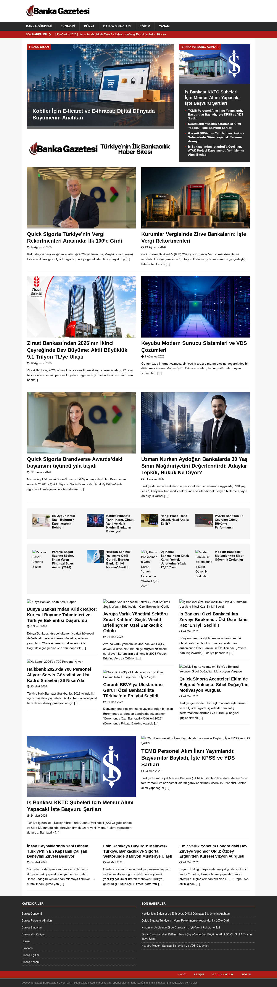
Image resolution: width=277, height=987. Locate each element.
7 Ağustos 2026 (154, 356)
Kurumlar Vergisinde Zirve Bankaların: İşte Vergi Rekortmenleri (181, 927)
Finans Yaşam (31, 962)
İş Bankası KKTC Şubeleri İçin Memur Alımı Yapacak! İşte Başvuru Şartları (212, 98)
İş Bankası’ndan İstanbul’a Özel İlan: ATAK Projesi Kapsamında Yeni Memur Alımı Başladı (216, 150)
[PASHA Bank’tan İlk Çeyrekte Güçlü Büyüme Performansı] (204, 520)
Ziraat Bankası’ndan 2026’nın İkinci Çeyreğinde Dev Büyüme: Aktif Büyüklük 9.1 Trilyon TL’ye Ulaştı (77, 349)
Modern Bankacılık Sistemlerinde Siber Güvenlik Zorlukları (229, 555)
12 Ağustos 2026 (41, 363)
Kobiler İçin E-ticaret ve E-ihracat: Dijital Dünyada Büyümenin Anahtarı (186, 913)
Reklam (246, 974)
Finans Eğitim (30, 955)
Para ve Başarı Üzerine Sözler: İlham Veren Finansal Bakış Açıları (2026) (63, 559)
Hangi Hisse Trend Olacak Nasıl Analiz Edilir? (175, 519)
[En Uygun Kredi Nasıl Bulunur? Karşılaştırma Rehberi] (41, 520)
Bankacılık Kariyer (33, 934)
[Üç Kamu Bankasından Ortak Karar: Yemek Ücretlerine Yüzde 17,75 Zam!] (149, 569)
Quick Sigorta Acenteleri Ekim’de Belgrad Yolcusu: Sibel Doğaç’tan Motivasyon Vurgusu (213, 685)
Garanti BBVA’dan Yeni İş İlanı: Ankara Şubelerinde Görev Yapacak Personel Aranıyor (216, 137)
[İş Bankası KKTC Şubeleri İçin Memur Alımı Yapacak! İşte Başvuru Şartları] (214, 81)
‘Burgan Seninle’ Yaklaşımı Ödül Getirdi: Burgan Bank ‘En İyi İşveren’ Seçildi (118, 559)
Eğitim (145, 26)
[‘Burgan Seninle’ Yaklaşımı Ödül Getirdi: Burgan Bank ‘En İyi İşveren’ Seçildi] (95, 556)
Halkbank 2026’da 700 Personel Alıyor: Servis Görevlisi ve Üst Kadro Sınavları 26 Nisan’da (59, 675)
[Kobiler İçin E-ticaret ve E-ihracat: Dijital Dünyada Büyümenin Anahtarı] (100, 85)
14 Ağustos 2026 (41, 247)
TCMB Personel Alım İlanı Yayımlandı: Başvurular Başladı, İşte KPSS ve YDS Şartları (215, 114)
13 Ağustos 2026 (155, 247)
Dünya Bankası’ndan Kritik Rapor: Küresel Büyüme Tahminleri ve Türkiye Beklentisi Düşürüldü (62, 615)
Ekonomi (68, 26)
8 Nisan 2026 (39, 626)
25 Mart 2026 (39, 686)
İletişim (199, 974)
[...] (128, 259)
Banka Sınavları (117, 26)
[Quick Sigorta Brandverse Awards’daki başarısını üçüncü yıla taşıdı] (81, 423)
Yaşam (164, 26)
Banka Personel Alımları (37, 920)
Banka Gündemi (39, 26)
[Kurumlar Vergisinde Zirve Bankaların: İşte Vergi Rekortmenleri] (195, 197)
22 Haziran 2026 (41, 472)
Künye (181, 974)
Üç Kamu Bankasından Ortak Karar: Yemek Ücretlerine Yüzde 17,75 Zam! (175, 559)
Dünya (89, 26)
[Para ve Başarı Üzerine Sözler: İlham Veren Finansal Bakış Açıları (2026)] (41, 559)
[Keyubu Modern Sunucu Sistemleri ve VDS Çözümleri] (195, 307)
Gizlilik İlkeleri (223, 974)
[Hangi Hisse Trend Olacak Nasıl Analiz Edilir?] (149, 520)
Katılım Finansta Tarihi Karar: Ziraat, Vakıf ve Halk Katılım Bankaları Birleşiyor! (120, 523)
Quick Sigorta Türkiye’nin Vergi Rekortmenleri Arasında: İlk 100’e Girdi (185, 920)
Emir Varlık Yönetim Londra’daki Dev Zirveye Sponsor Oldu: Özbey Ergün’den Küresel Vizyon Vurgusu (213, 851)
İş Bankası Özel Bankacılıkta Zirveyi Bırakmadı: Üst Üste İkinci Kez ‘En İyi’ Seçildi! (214, 620)
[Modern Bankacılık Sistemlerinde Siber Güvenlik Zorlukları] (204, 564)
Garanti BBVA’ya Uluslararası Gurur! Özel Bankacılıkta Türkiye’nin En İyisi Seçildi (133, 690)
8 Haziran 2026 (154, 479)
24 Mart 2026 (115, 636)
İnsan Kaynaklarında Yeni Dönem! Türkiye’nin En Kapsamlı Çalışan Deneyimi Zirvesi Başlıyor (58, 851)
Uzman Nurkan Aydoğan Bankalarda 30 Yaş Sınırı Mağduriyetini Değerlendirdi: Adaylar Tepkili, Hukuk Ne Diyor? (194, 465)
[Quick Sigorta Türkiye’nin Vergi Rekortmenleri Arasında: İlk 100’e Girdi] (81, 197)
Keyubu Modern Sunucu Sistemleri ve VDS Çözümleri (175, 945)
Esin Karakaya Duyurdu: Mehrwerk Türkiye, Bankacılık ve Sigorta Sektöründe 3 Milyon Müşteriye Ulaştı (137, 851)
